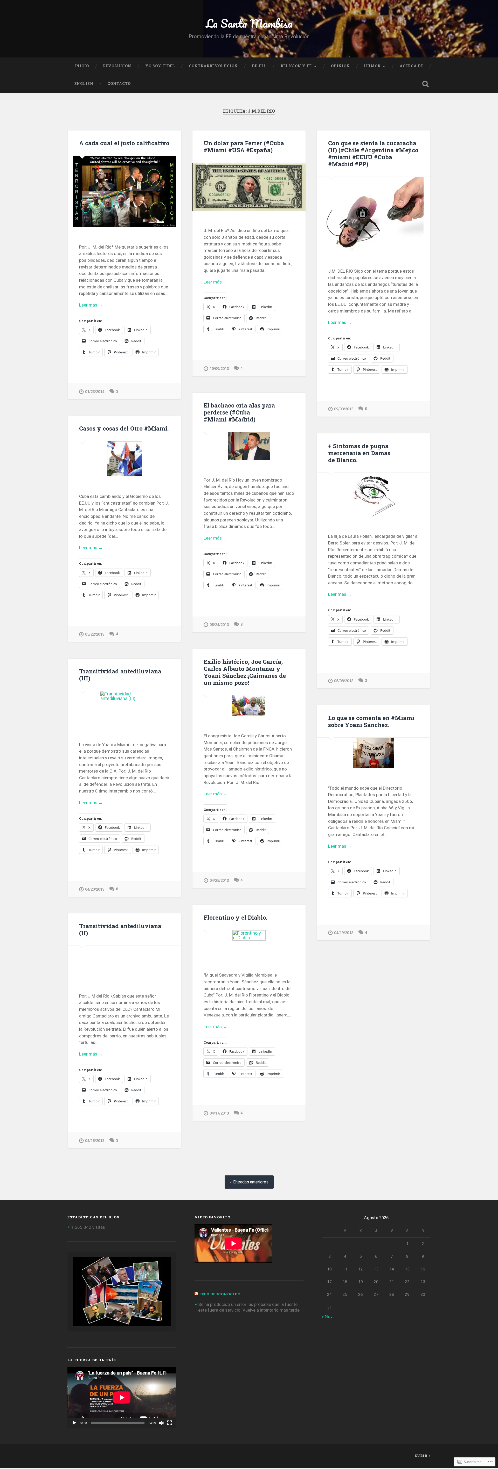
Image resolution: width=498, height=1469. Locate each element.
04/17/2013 (219, 1113)
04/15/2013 (94, 1141)
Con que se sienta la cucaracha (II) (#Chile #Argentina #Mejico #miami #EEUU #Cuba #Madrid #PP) (373, 153)
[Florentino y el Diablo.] (249, 942)
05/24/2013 (219, 625)
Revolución (117, 66)
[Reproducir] (74, 1423)
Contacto (119, 83)
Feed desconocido (219, 1294)
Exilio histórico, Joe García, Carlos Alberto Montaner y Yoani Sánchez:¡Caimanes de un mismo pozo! (245, 672)
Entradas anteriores (250, 1182)
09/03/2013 (343, 409)
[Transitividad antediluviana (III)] (124, 708)
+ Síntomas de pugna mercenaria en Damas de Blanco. (359, 453)
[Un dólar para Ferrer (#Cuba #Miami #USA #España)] (249, 187)
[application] (121, 1397)
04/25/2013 (219, 880)
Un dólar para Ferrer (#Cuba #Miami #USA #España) (244, 146)
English (83, 83)
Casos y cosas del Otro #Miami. (124, 428)
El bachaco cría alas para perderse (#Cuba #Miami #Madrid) (239, 412)
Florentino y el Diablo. (235, 917)
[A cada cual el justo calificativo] (124, 191)
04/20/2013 (94, 889)
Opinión (340, 66)
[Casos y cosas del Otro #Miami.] (124, 458)
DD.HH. (259, 66)
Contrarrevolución (213, 66)
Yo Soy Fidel (160, 66)
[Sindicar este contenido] (196, 1294)
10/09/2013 (219, 369)
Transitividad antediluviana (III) (120, 674)
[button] (110, 1313)
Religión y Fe (296, 66)
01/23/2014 (94, 392)
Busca (425, 84)
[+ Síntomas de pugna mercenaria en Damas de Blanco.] (373, 495)
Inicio (81, 66)
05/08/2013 (343, 681)
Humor (372, 66)
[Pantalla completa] (169, 1423)
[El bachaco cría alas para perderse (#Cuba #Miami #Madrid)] (249, 446)
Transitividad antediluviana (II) (120, 929)
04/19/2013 (343, 933)
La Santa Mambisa (249, 23)
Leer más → (91, 305)
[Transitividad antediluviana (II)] (124, 961)
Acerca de (411, 66)
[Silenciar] (161, 1423)
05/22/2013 (94, 634)
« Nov (327, 1316)
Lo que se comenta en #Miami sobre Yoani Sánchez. (371, 721)
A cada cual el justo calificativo (124, 143)
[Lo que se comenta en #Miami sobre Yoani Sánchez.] (373, 753)
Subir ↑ (423, 1455)
